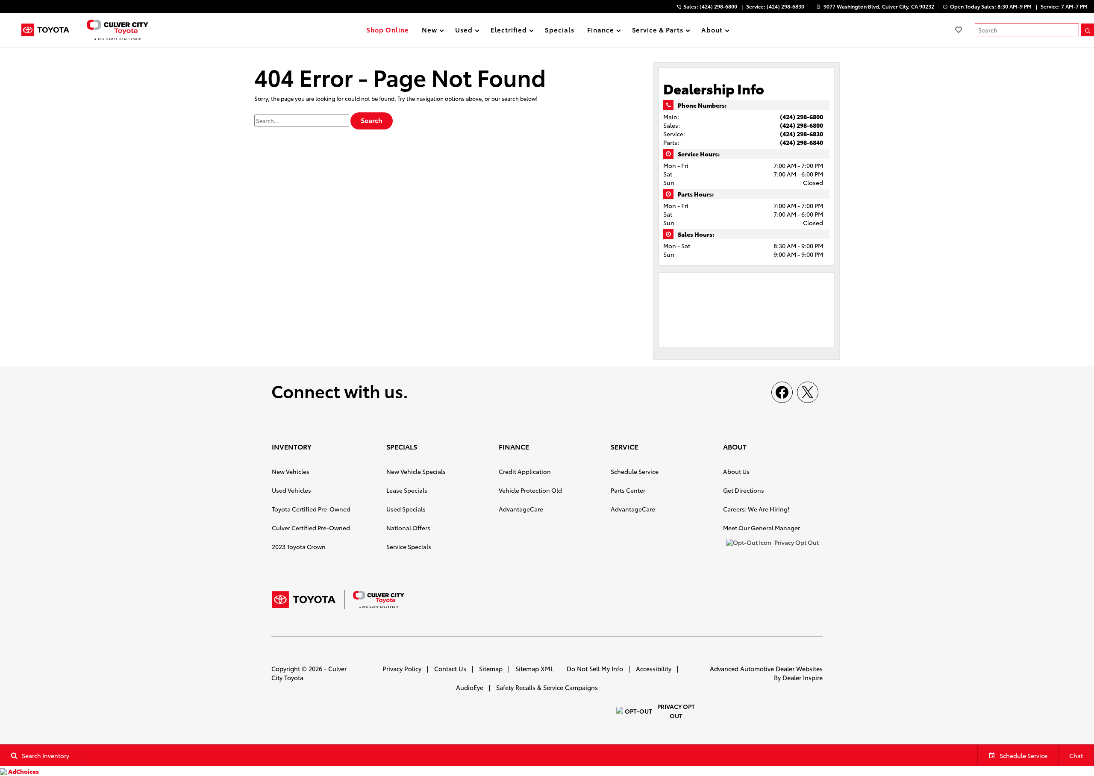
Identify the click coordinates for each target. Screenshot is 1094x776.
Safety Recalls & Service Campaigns (547, 687)
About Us (736, 471)
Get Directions (743, 490)
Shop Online (387, 29)
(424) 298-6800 (801, 116)
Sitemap (491, 668)
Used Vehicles (291, 490)
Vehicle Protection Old (530, 490)
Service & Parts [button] (657, 31)
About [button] (712, 31)
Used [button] (464, 31)
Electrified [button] (508, 31)
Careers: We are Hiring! (756, 509)
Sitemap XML (534, 668)
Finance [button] (600, 31)
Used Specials (406, 509)
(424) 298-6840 (801, 142)
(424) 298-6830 (801, 133)
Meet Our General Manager (761, 527)
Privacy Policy (401, 668)
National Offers (408, 527)
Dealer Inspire (802, 677)
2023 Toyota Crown (299, 546)
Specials (559, 29)
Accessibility (653, 668)
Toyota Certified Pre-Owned (311, 509)
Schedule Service (635, 471)
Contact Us (450, 668)
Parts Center (628, 490)
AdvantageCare (521, 509)
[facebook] (782, 392)
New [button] (430, 31)
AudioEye (469, 687)
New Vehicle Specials (416, 471)
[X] (807, 392)
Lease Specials (406, 490)
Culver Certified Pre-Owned (311, 527)
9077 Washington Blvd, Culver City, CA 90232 (878, 6)
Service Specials (408, 546)
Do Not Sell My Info (595, 668)
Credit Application (525, 471)
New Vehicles (290, 471)
